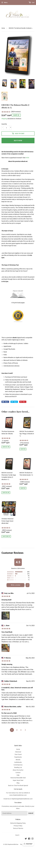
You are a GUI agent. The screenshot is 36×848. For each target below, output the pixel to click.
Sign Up (30, 813)
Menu (6, 2)
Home (3, 28)
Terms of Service (18, 828)
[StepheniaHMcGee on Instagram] (33, 839)
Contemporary (18, 765)
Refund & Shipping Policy (18, 823)
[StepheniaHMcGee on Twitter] (26, 839)
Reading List (18, 767)
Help (18, 775)
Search (17, 835)
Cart (33, 2)
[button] (28, 585)
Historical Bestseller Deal (18, 778)
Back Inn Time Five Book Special (18, 785)
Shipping (4, 118)
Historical (18, 752)
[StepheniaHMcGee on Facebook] (29, 839)
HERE (27, 157)
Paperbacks (18, 757)
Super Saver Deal (18, 780)
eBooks (18, 759)
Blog (18, 783)
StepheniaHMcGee (13, 844)
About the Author (18, 770)
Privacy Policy (18, 826)
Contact (18, 772)
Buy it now (18, 140)
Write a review (15, 585)
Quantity (4, 124)
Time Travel (18, 754)
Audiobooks (18, 762)
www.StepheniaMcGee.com (18, 795)
